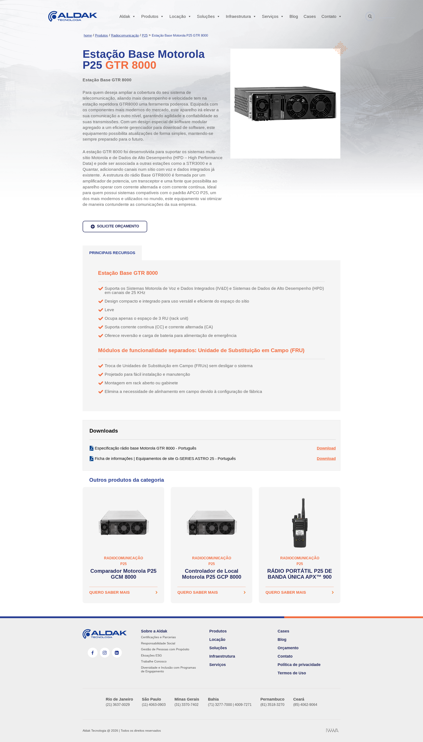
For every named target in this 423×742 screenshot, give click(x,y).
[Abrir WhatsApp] (412, 731)
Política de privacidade (299, 665)
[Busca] (370, 16)
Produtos (149, 16)
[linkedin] (117, 653)
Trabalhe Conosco (154, 661)
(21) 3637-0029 (118, 705)
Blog (293, 16)
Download (326, 448)
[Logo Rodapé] (105, 634)
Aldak (124, 16)
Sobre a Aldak (154, 631)
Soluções (206, 16)
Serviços (270, 16)
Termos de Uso (292, 673)
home (88, 35)
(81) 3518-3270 (272, 705)
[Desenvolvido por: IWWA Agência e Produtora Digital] (332, 730)
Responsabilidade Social (158, 643)
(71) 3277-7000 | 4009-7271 (230, 705)
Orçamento (288, 648)
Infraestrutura (238, 16)
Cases (310, 16)
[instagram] (105, 653)
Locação (177, 16)
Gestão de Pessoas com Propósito (165, 649)
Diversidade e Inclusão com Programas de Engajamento (168, 669)
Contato (328, 16)
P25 (145, 35)
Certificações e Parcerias (158, 637)
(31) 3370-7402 (186, 705)
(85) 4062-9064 (305, 705)
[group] (123, 545)
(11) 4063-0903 (154, 705)
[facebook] (93, 653)
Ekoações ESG (151, 655)
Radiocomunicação (125, 35)
